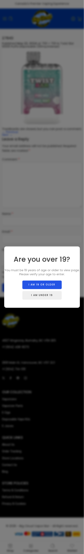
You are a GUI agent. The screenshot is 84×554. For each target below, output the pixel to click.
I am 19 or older (42, 284)
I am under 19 (42, 295)
